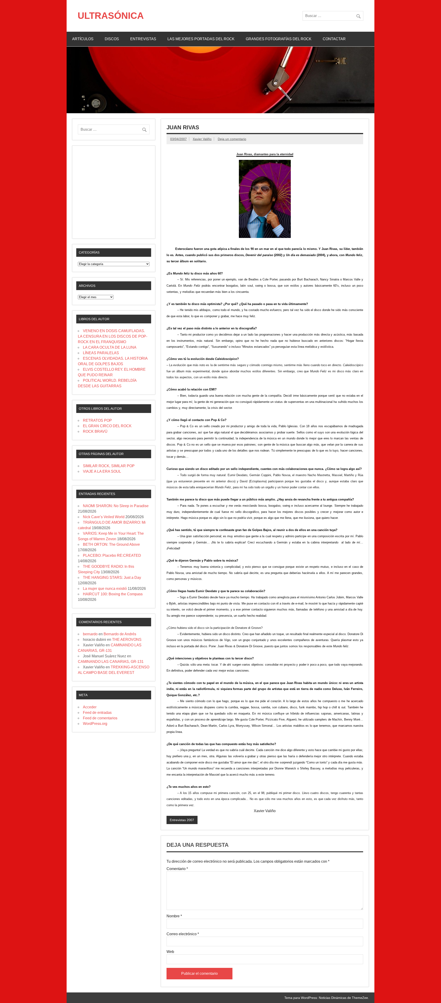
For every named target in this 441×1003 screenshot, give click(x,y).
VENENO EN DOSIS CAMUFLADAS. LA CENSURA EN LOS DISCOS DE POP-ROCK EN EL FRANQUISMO (112, 336)
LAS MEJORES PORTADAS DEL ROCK (201, 39)
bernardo (90, 634)
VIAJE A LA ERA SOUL (102, 471)
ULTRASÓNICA (111, 16)
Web (170, 952)
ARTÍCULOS (82, 39)
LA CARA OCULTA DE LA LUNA (109, 347)
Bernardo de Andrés (120, 634)
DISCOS (112, 39)
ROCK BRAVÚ (95, 431)
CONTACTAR (334, 39)
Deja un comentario (232, 139)
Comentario (177, 869)
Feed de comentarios (100, 718)
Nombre (174, 916)
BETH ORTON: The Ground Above (111, 544)
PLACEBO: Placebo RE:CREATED (112, 555)
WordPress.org (95, 724)
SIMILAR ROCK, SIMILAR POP (109, 466)
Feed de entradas (97, 713)
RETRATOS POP (97, 420)
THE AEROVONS (126, 639)
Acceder (89, 707)
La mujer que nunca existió (105, 588)
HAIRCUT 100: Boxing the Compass (113, 594)
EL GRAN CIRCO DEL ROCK (107, 426)
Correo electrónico (183, 934)
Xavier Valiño (202, 139)
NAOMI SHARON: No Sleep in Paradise (116, 506)
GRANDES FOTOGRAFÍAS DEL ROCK (278, 39)
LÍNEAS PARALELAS (101, 353)
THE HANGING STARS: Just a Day (112, 577)
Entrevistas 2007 (182, 820)
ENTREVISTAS (143, 39)
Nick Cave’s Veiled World (103, 517)
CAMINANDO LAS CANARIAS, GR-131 (111, 662)
